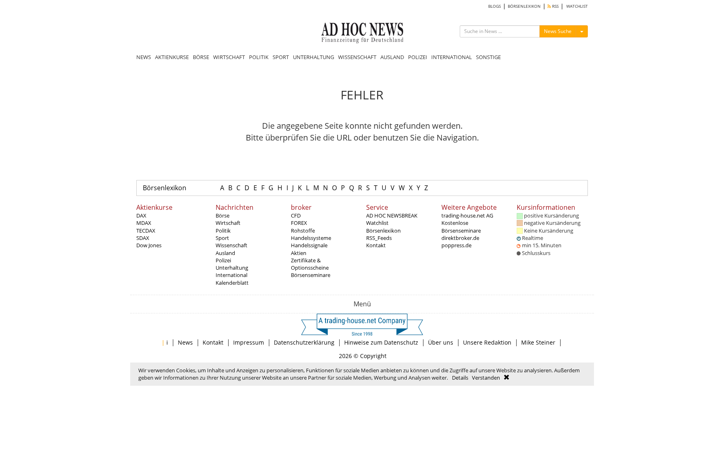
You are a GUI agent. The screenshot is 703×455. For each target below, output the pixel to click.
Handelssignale (309, 245)
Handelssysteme (311, 238)
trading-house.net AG (467, 215)
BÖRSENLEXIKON (524, 6)
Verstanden (486, 377)
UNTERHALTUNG (313, 57)
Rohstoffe (303, 230)
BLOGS (494, 6)
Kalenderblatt (232, 282)
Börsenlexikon (164, 187)
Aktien (298, 253)
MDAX (143, 222)
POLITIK (259, 57)
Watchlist (377, 222)
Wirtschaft (228, 222)
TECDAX (145, 230)
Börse (222, 215)
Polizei (223, 260)
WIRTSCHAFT (229, 57)
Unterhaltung (232, 267)
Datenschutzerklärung (304, 342)
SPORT (281, 57)
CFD (296, 215)
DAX (141, 215)
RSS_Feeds (379, 238)
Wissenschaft (231, 245)
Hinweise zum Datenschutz (381, 342)
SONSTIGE (488, 57)
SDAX (142, 238)
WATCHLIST (577, 6)
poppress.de (456, 245)
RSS (555, 6)
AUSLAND (392, 57)
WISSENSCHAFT (357, 57)
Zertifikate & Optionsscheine (310, 264)
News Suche (558, 31)
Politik (223, 230)
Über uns (440, 342)
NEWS (143, 57)
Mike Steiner (538, 342)
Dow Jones (149, 245)
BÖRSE (201, 57)
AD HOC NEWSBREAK (391, 215)
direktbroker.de (460, 238)
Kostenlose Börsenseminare (461, 226)
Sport (222, 238)
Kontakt (376, 245)
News (185, 342)
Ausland (225, 253)
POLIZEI (417, 57)
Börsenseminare (310, 275)
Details (460, 377)
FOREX (299, 222)
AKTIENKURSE (172, 57)
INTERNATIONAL (451, 57)
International (231, 275)
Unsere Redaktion (487, 342)
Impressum (248, 342)
